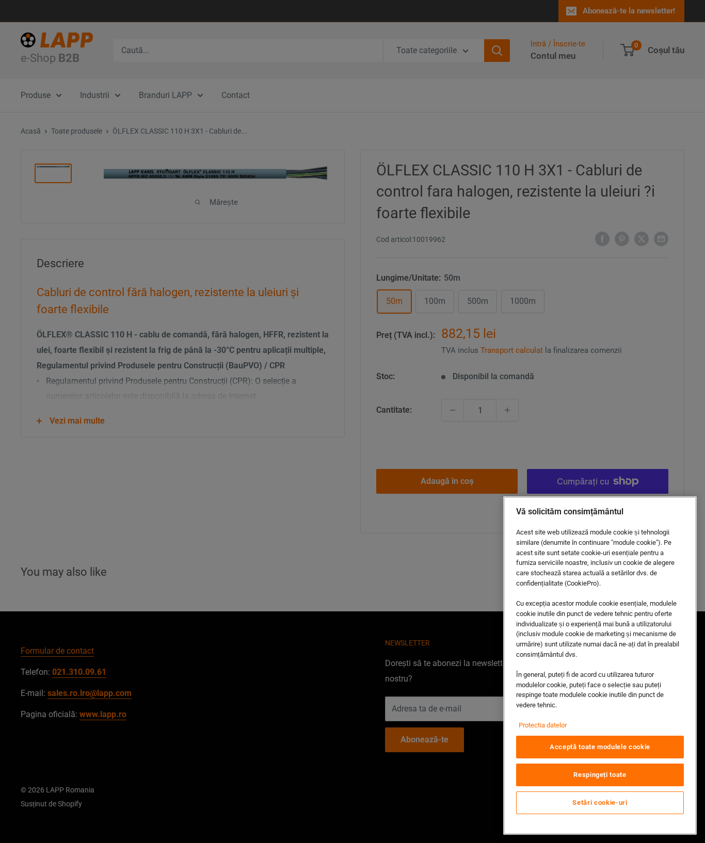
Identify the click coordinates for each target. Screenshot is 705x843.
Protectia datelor (543, 725)
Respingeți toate (600, 775)
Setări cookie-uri (599, 802)
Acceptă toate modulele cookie (600, 747)
